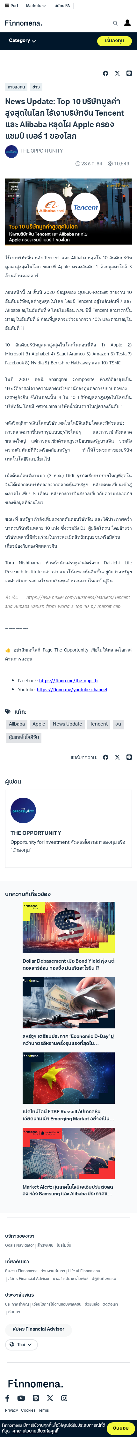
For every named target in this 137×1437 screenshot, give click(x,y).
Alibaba (17, 724)
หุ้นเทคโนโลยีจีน (24, 737)
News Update (67, 724)
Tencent (99, 724)
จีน (118, 724)
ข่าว (36, 87)
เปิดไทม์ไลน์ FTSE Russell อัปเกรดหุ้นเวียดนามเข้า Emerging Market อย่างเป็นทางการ (66, 1116)
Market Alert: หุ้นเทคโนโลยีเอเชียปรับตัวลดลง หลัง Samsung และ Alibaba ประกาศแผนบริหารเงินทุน (68, 1191)
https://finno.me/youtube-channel (72, 689)
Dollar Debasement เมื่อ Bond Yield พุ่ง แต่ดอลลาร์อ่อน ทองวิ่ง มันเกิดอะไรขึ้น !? (69, 965)
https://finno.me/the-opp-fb (68, 681)
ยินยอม (121, 1428)
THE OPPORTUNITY (36, 833)
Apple (38, 724)
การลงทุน (16, 87)
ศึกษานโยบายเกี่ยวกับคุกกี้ (35, 1431)
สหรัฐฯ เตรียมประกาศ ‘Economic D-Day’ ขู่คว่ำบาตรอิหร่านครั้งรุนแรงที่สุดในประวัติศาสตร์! (68, 1040)
